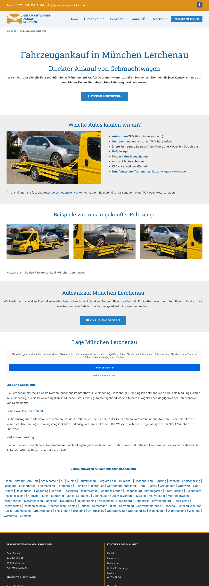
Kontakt (111, 553)
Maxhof (141, 495)
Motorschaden (134, 161)
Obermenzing (12, 506)
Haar (196, 485)
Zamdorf (25, 515)
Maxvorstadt (157, 495)
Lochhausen (101, 495)
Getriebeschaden (136, 156)
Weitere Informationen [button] (104, 375)
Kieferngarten (153, 490)
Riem (113, 506)
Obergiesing (181, 500)
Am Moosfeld (49, 481)
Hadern (8, 490)
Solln (8, 510)
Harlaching (41, 490)
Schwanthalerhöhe (148, 506)
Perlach (85, 506)
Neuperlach (142, 500)
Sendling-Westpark (189, 506)
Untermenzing (116, 510)
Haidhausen (24, 490)
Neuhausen (106, 500)
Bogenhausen (144, 481)
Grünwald (184, 485)
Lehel (70, 495)
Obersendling (57, 506)
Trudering (79, 510)
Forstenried (64, 485)
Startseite (11, 31)
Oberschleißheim (35, 506)
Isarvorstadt (89, 490)
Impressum (113, 558)
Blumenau (125, 481)
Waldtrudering (177, 510)
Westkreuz (10, 515)
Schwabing (126, 506)
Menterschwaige (179, 495)
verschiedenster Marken (67, 192)
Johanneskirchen (111, 490)
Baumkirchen (87, 481)
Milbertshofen (13, 500)
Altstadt (19, 481)
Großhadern (167, 485)
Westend (194, 510)
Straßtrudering (42, 510)
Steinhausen (22, 510)
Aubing (71, 481)
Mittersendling (33, 500)
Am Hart (32, 481)
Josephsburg (133, 490)
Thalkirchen (62, 510)
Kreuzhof (34, 495)
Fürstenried (97, 485)
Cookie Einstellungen (118, 568)
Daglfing (160, 481)
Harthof (56, 490)
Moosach (51, 500)
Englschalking (191, 481)
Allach (8, 481)
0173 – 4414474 (26, 5)
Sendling (169, 506)
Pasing (72, 506)
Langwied (57, 495)
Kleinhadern (193, 490)
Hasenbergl (71, 490)
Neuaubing (67, 500)
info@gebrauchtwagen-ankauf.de (65, 5)
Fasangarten (27, 485)
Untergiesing (96, 510)
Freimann (81, 485)
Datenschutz (114, 563)
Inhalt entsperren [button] (104, 367)
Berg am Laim (107, 481)
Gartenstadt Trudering (121, 485)
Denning (174, 481)
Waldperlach (157, 510)
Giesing (152, 485)
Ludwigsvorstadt (123, 495)
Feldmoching (46, 485)
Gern (141, 485)
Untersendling (137, 510)
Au (62, 481)
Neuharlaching (86, 500)
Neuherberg (124, 500)
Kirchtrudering (174, 490)
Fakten (110, 573)
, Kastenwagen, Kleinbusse (149, 171)
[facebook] (199, 5)
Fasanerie (10, 485)
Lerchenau (83, 495)
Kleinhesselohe (15, 495)
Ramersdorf (99, 506)
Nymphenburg (161, 500)
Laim (45, 495)
